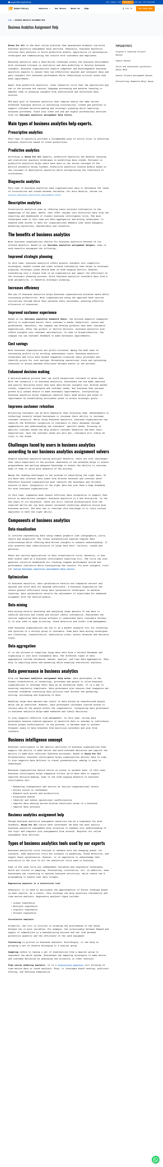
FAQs (86, 9)
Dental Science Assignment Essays (134, 76)
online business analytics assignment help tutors (43, 569)
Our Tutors (60, 9)
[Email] (19, 2)
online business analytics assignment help (34, 195)
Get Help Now (145, 9)
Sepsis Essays (123, 61)
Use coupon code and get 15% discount (130, 2)
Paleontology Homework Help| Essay (135, 81)
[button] (155, 1159)
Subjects (43, 9)
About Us (75, 9)
